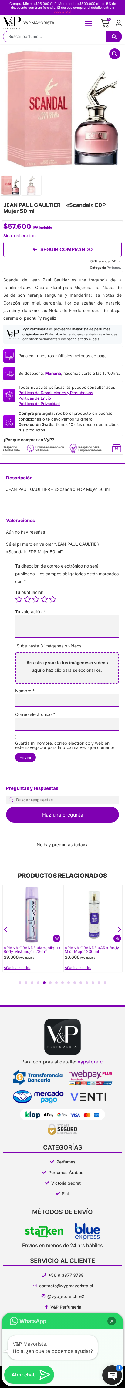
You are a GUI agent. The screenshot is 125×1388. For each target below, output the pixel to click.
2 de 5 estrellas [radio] (27, 599)
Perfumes (114, 267)
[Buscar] (114, 36)
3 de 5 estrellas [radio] (35, 599)
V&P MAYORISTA (38, 22)
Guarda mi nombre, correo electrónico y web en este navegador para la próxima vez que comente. (65, 745)
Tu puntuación (29, 592)
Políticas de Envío (35, 398)
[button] (89, 23)
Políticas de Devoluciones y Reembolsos (56, 392)
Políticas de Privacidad (39, 403)
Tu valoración (30, 612)
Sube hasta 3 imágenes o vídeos (49, 645)
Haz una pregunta (62, 815)
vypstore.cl (62, 11)
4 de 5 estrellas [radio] (44, 599)
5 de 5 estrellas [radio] (52, 599)
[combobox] (54, 36)
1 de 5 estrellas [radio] (18, 599)
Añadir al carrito (17, 967)
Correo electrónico (35, 714)
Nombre (25, 691)
